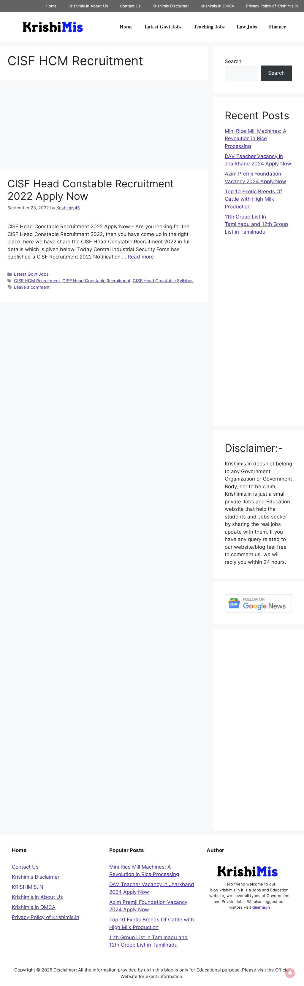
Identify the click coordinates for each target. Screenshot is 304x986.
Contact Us (130, 6)
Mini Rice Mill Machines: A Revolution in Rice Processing (255, 138)
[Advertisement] (104, 125)
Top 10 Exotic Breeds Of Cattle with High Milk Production (253, 199)
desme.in (261, 907)
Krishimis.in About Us (88, 6)
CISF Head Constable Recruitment (96, 280)
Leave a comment (32, 287)
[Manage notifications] (290, 973)
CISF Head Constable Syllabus (163, 280)
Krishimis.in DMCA (217, 6)
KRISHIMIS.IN (27, 887)
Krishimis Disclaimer (171, 6)
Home (51, 6)
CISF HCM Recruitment (37, 280)
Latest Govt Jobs (163, 26)
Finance (277, 26)
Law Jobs (247, 26)
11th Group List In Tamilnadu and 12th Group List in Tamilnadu (256, 224)
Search (233, 61)
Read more (141, 257)
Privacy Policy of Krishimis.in (272, 6)
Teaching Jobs (209, 26)
